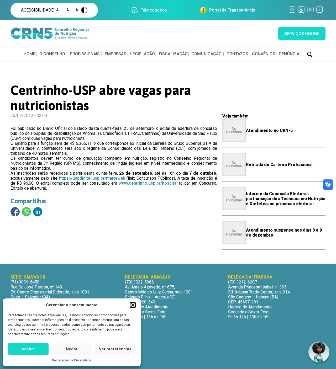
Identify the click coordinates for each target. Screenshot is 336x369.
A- (68, 10)
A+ (58, 10)
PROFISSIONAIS (85, 53)
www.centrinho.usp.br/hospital (148, 183)
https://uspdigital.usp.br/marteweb (92, 178)
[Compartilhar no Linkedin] (37, 211)
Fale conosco (153, 10)
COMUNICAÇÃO (206, 53)
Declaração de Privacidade (71, 360)
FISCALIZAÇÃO (173, 53)
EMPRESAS (115, 53)
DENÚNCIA (289, 53)
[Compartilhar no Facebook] (15, 211)
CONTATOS (237, 53)
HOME (29, 53)
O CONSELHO (52, 53)
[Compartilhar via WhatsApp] (26, 211)
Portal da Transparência (232, 10)
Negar (71, 349)
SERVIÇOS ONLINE (301, 33)
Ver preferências (115, 349)
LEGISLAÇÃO (142, 53)
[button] (132, 305)
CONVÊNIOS (263, 53)
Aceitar (28, 349)
